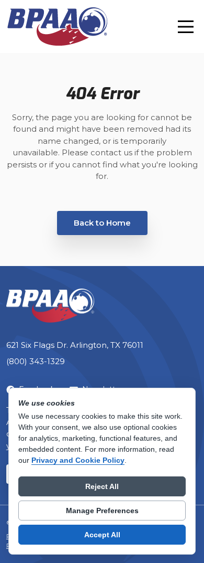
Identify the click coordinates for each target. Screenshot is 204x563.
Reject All (102, 486)
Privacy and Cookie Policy (77, 460)
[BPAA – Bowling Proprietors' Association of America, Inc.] (57, 26)
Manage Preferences (102, 510)
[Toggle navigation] (186, 26)
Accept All (102, 534)
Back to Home (102, 223)
